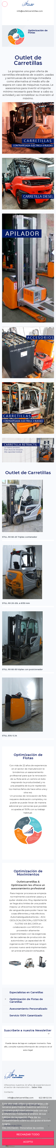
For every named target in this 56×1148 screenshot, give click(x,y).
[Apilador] (28, 268)
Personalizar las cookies (32, 1128)
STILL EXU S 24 (9, 735)
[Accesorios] (28, 352)
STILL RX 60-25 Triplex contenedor (19, 537)
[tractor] (28, 183)
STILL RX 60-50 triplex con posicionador (22, 669)
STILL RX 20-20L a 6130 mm (16, 603)
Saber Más (37, 1087)
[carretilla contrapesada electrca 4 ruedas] (28, 128)
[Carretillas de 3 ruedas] (28, 408)
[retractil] (28, 450)
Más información (10, 1128)
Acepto (28, 1142)
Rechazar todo (28, 1134)
